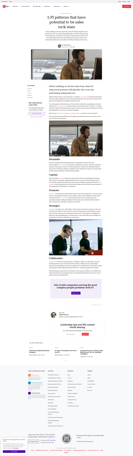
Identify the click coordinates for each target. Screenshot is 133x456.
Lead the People (71, 396)
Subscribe (85, 334)
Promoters (52, 193)
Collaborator (30, 97)
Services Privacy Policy (56, 450)
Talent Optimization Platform (36, 371)
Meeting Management (53, 406)
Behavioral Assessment (53, 387)
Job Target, (83, 97)
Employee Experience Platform (54, 384)
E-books (69, 378)
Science (65, 6)
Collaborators (53, 261)
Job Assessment (51, 393)
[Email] (98, 305)
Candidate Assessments (53, 374)
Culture (89, 378)
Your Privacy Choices (93, 450)
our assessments (61, 106)
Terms (32, 450)
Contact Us (89, 387)
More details (15, 448)
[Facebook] (96, 305)
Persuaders (62, 164)
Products (15, 6)
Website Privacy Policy (42, 450)
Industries (47, 6)
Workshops (70, 390)
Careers (89, 374)
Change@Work (90, 381)
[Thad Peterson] (60, 46)
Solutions (50, 371)
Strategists (52, 209)
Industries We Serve (72, 399)
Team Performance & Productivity (55, 417)
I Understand (14, 451)
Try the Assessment (36, 113)
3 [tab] (68, 361)
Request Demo (76, 293)
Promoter (29, 93)
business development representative (68, 113)
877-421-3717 (50, 442)
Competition (70, 402)
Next (106, 352)
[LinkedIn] (93, 305)
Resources (57, 6)
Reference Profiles (66, 13)
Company (89, 371)
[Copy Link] (101, 305)
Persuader (29, 88)
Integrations (70, 381)
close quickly (64, 197)
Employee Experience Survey (54, 396)
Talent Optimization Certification (75, 384)
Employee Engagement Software (55, 381)
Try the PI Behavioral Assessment (85, 441)
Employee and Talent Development (55, 426)
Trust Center (67, 450)
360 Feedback (51, 399)
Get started (126, 6)
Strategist (29, 95)
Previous (27, 352)
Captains (61, 178)
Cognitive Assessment (53, 390)
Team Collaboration (52, 409)
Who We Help (36, 6)
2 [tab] (66, 361)
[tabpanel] (41, 351)
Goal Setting (50, 402)
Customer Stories (91, 384)
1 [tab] (64, 361)
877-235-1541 (51, 440)
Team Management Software (54, 378)
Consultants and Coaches (73, 406)
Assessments (25, 6)
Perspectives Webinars (73, 393)
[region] (14, 446)
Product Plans (33, 441)
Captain (29, 91)
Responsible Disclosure (79, 450)
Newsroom (89, 390)
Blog (69, 374)
